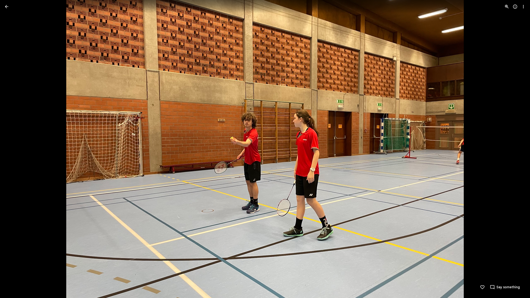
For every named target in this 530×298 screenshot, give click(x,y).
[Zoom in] (507, 6)
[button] (11, 149)
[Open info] (515, 6)
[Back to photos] (7, 7)
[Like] (482, 287)
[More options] (523, 6)
